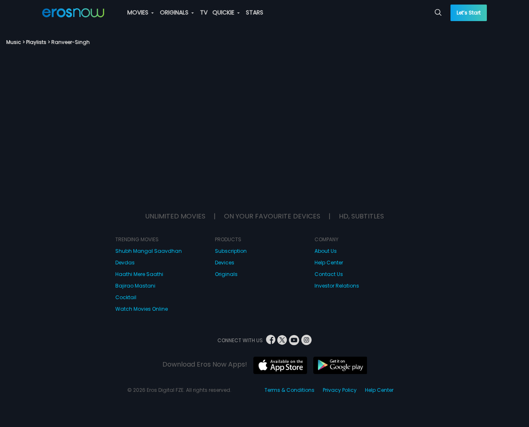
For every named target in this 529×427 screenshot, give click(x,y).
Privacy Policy (340, 389)
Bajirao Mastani (135, 285)
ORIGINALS (175, 12)
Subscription (231, 250)
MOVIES (138, 12)
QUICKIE (224, 12)
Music (13, 42)
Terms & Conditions (289, 389)
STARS (254, 12)
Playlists (36, 42)
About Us (326, 250)
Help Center (329, 262)
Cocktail (125, 297)
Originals (226, 274)
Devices (224, 262)
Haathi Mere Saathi (139, 274)
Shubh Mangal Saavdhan (148, 250)
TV (203, 12)
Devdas (125, 262)
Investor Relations (337, 285)
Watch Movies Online (141, 308)
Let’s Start (469, 12)
